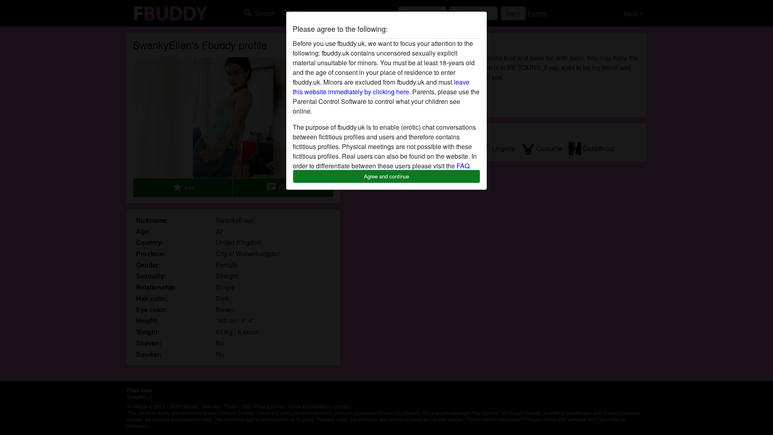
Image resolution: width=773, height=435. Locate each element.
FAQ (463, 165)
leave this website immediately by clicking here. (381, 86)
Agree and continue (386, 176)
